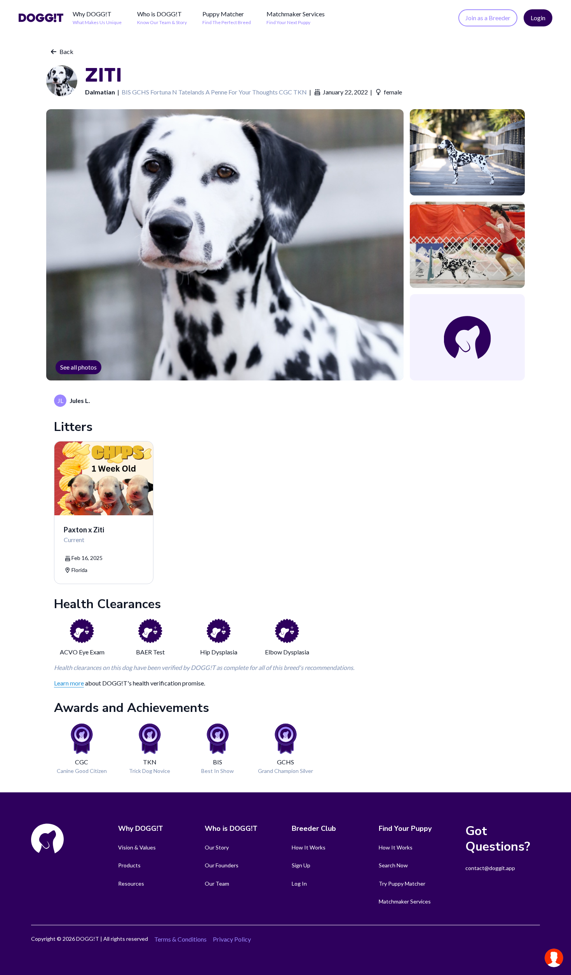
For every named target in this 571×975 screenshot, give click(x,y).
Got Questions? (497, 839)
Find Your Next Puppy (288, 22)
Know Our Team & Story (162, 22)
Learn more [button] (69, 683)
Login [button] (538, 17)
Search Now (393, 865)
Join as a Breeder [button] (487, 17)
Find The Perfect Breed (226, 22)
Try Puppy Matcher (402, 883)
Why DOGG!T (92, 13)
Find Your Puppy (405, 828)
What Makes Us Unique (97, 22)
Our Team (217, 883)
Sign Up (301, 865)
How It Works (309, 847)
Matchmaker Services (295, 13)
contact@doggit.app (490, 868)
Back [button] (66, 51)
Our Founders (221, 865)
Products (129, 865)
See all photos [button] (78, 367)
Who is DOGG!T (159, 13)
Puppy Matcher (223, 13)
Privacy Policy (232, 939)
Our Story (217, 847)
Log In (299, 883)
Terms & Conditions (180, 939)
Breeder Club (314, 828)
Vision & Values (137, 847)
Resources (131, 883)
